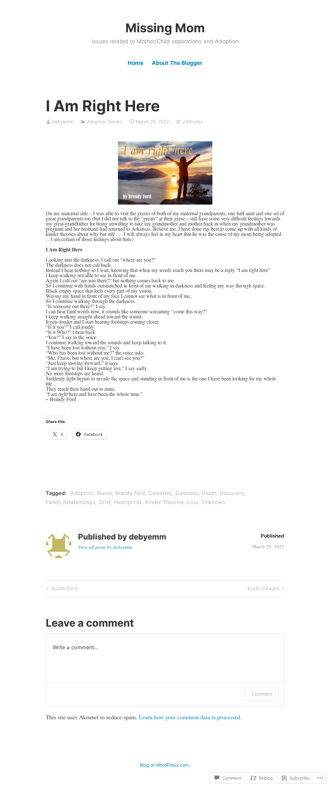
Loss (193, 502)
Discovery (232, 493)
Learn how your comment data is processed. (190, 717)
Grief (105, 502)
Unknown (213, 502)
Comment (262, 694)
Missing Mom (165, 27)
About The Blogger (177, 63)
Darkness (187, 493)
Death (209, 493)
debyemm (62, 121)
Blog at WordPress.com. (165, 765)
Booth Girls (61, 589)
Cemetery (160, 493)
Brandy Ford (130, 493)
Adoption (82, 493)
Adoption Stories (104, 121)
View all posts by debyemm (105, 547)
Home (135, 63)
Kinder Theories (164, 502)
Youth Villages (263, 589)
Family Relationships (70, 502)
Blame (104, 493)
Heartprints (128, 502)
